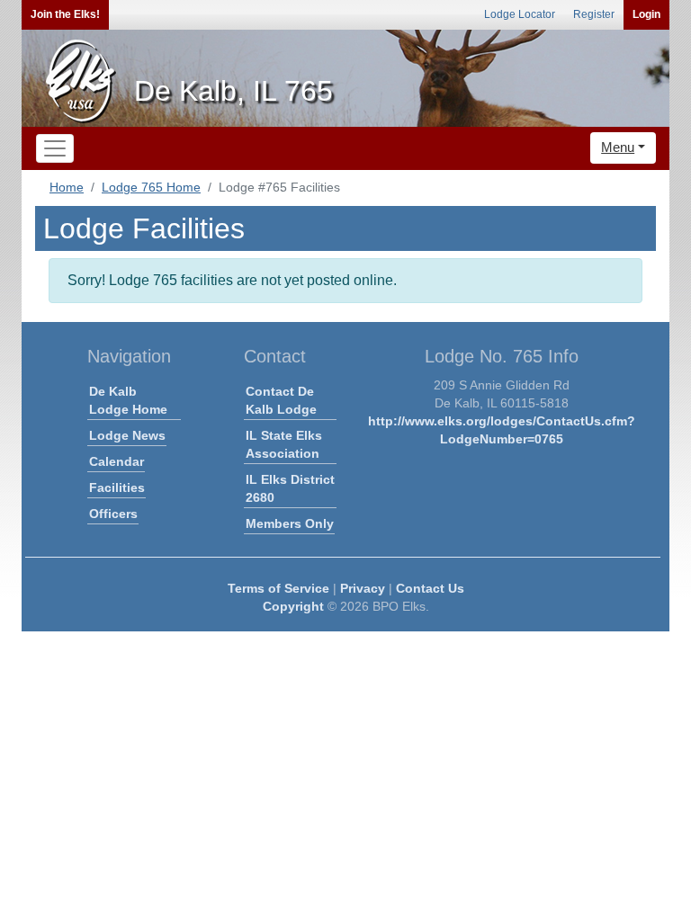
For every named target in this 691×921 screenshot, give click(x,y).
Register (594, 14)
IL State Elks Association (284, 444)
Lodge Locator (519, 14)
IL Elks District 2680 (290, 488)
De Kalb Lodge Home (128, 400)
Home (66, 187)
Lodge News (127, 435)
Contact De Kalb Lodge (281, 400)
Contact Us (430, 588)
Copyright (293, 606)
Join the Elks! (65, 14)
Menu (617, 147)
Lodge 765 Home (151, 187)
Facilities (117, 487)
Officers (113, 513)
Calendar (116, 461)
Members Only (290, 523)
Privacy (362, 588)
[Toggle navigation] (55, 148)
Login (646, 14)
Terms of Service (278, 588)
